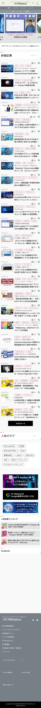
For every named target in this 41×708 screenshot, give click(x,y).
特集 (8, 8)
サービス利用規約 (8, 637)
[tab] (3, 39)
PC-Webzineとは (7, 640)
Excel (23, 450)
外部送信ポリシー (8, 633)
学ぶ (13, 11)
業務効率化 (8, 455)
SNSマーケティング (19, 460)
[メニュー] (3, 3)
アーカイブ (5, 651)
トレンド (31, 8)
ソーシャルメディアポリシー (11, 629)
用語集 (27, 11)
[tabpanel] (20, 27)
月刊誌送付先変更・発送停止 (12, 648)
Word (19, 455)
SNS (5, 460)
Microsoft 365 (9, 446)
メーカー (19, 11)
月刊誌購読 (6, 644)
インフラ (15, 8)
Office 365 (29, 455)
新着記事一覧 (20, 423)
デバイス (23, 8)
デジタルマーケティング (13, 464)
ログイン (37, 4)
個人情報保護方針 (8, 626)
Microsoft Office (10, 450)
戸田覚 (21, 446)
